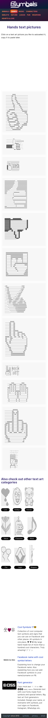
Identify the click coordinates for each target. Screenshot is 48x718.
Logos (20, 567)
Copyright (6, 716)
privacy (35, 716)
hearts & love (8, 18)
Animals (29, 510)
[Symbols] (24, 4)
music (21, 11)
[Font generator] (9, 685)
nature (14, 15)
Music (32, 538)
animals (5, 11)
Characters (19, 538)
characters (31, 11)
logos (22, 15)
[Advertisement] (24, 65)
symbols (25, 716)
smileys (5, 15)
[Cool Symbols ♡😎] (9, 630)
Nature (6, 538)
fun (28, 15)
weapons (36, 15)
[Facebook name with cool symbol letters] (9, 660)
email (43, 716)
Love (5, 510)
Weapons (34, 567)
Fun (6, 567)
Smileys (17, 510)
